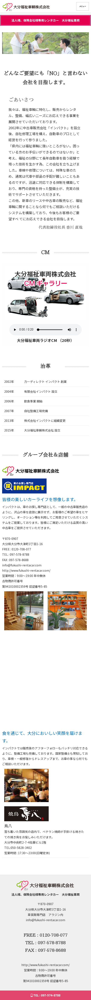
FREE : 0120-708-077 (46, 935)
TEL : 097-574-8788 (46, 995)
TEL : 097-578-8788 (45, 942)
